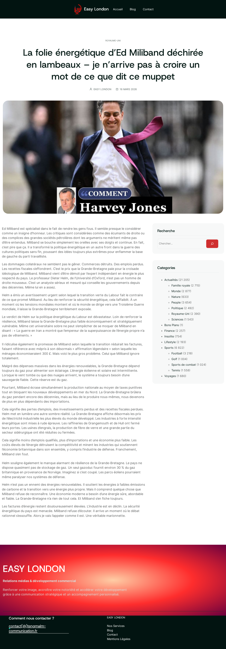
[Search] (212, 243)
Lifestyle (170, 342)
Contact (112, 634)
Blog (110, 630)
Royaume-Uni (113, 40)
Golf (174, 359)
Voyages (170, 376)
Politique (177, 308)
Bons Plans (171, 325)
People (176, 302)
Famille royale (180, 285)
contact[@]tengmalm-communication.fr (27, 628)
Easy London (96, 9)
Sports (168, 347)
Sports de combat (183, 364)
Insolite (169, 336)
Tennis (175, 370)
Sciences (177, 319)
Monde (176, 291)
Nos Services (115, 626)
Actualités (171, 280)
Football (176, 353)
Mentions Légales (118, 639)
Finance (169, 330)
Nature (175, 297)
